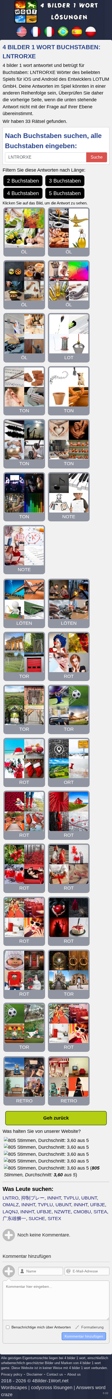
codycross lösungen (51, 1387)
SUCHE (37, 1218)
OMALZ (11, 1204)
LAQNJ (10, 1211)
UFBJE (97, 1204)
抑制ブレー (33, 1198)
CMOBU (82, 1211)
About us (74, 1374)
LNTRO (10, 1198)
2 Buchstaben (23, 181)
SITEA (100, 1211)
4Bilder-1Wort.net (50, 1380)
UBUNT (89, 1198)
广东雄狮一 (14, 1218)
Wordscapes (14, 1387)
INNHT (54, 1198)
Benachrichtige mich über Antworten (40, 1327)
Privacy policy (11, 1374)
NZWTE (62, 1211)
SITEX (54, 1218)
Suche (97, 157)
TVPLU (71, 1198)
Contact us (55, 1374)
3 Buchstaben (65, 181)
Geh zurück (56, 1118)
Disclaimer (34, 1374)
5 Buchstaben (65, 193)
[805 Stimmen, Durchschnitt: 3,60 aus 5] (46, 1140)
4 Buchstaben (23, 193)
